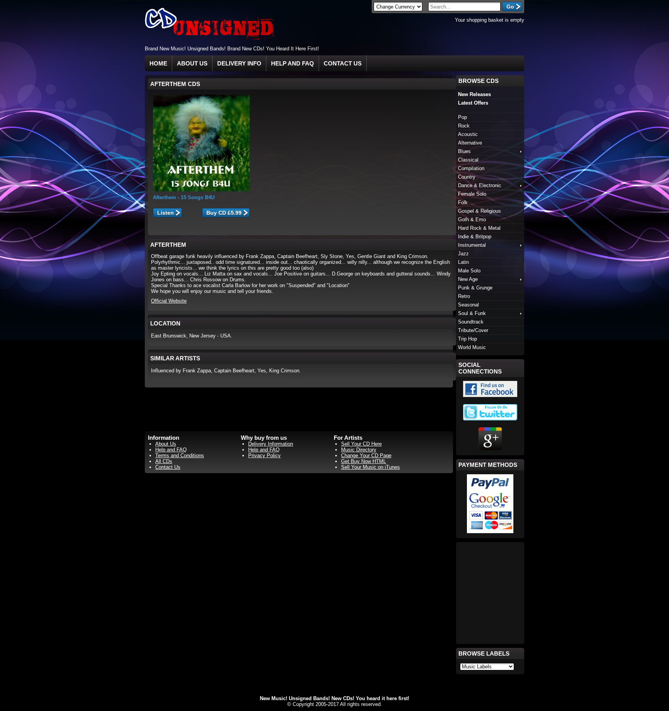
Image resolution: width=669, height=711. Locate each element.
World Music (472, 347)
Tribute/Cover (473, 330)
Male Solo (469, 271)
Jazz (463, 254)
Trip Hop (467, 339)
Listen (165, 213)
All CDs (163, 461)
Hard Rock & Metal (479, 228)
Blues (464, 151)
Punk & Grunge (475, 288)
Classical (468, 160)
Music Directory (358, 450)
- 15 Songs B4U (183, 197)
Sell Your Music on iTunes (370, 467)
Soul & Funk (472, 313)
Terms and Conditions (179, 455)
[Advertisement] (433, 48)
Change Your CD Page (366, 455)
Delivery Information (270, 444)
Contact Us (343, 63)
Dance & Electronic (479, 185)
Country (466, 177)
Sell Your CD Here (361, 444)
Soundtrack (471, 322)
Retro (464, 296)
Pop (462, 117)
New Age (468, 279)
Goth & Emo (472, 219)
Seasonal (468, 305)
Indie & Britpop (474, 236)
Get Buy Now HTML (363, 461)
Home (158, 63)
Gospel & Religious (479, 211)
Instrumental (472, 245)
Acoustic (468, 134)
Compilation (471, 168)
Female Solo (472, 194)
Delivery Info (239, 63)
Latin (463, 262)
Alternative (470, 143)
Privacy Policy (264, 455)
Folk (463, 202)
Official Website (169, 301)
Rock (464, 126)
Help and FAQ (292, 63)
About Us (192, 63)
